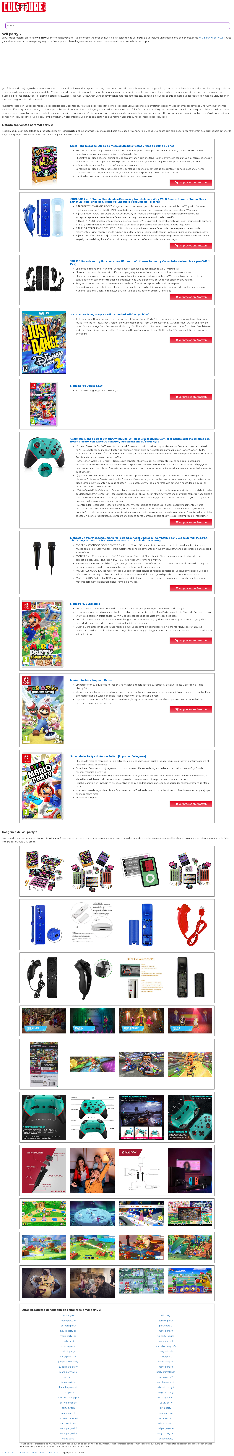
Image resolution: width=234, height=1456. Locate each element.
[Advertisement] (117, 65)
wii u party (204, 37)
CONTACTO (53, 1452)
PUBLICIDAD (8, 1452)
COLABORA (23, 1452)
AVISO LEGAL (38, 1452)
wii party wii (217, 37)
